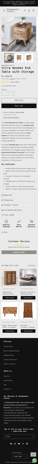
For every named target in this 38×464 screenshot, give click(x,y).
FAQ (5, 385)
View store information (11, 117)
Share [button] (5, 232)
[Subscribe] (32, 436)
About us (7, 376)
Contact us (7, 389)
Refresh (32, 265)
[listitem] (9, 285)
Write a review (19, 252)
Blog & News (8, 380)
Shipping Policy (9, 355)
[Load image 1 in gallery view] (9, 58)
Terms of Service (9, 364)
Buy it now (19, 106)
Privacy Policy (8, 346)
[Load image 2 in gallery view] (18, 58)
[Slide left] (2, 58)
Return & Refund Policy (11, 351)
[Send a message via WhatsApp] (34, 460)
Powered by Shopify (26, 462)
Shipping (12, 78)
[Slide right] (36, 58)
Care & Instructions (10, 359)
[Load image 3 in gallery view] (28, 58)
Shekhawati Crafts (16, 462)
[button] (4, 10)
